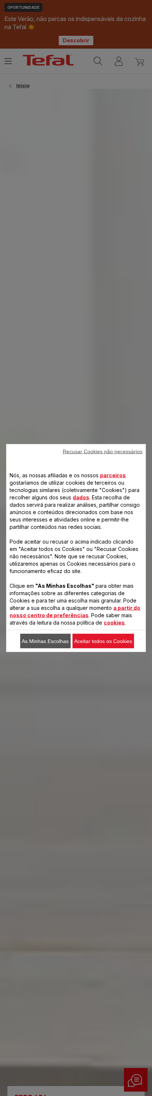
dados (81, 497)
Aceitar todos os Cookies (103, 641)
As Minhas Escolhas (45, 641)
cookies (114, 622)
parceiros (113, 475)
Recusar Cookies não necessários (102, 451)
